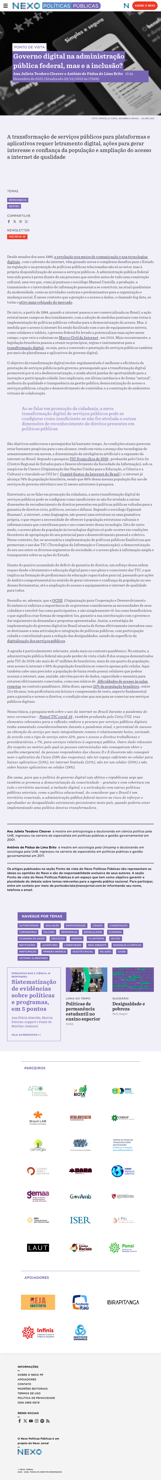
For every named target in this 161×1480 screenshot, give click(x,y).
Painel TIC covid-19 (55, 717)
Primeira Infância (54, 951)
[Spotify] (42, 1421)
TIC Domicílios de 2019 (89, 459)
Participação (27, 951)
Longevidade (72, 945)
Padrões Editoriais (33, 1388)
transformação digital (25, 348)
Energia (76, 938)
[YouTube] (31, 1421)
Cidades (97, 925)
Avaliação (52, 925)
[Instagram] (37, 1421)
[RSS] (48, 1421)
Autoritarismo (29, 925)
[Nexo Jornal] (126, 5)
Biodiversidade (76, 925)
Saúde (122, 951)
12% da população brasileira (116, 686)
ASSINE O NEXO (145, 5)
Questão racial (83, 951)
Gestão (14, 206)
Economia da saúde (32, 938)
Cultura (49, 932)
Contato (24, 1384)
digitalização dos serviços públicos (36, 641)
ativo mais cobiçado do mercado (45, 302)
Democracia (18, 200)
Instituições (27, 945)
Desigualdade (93, 932)
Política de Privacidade (36, 1398)
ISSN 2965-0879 (28, 1402)
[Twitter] (25, 1421)
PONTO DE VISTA (29, 47)
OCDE (57, 600)
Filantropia (96, 938)
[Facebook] (20, 1421)
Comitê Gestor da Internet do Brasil (89, 474)
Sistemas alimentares (33, 958)
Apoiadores (27, 1379)
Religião (105, 951)
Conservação (118, 925)
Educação (58, 938)
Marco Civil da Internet (78, 338)
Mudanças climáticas (127, 945)
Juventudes (50, 945)
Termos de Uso (29, 1393)
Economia (115, 932)
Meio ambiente (97, 945)
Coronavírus (28, 932)
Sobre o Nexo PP (30, 1374)
